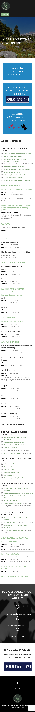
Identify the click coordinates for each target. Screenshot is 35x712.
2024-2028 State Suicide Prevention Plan (17, 154)
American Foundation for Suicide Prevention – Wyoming (15, 160)
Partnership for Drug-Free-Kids (14, 478)
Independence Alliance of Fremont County (15, 567)
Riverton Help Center (10, 541)
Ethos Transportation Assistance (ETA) (16, 189)
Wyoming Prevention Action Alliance (16, 175)
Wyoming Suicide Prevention (13, 178)
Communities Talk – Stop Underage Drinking (16, 489)
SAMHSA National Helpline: (13, 503)
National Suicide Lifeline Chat (14, 445)
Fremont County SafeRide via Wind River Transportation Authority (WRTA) (16, 207)
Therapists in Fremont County (14, 166)
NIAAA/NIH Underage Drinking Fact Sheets (18, 493)
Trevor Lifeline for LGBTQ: (12, 453)
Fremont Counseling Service (12, 295)
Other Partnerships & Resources (14, 576)
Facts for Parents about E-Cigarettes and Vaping (17, 518)
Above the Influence (11, 464)
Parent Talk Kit (9, 475)
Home (8, 55)
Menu (5, 15)
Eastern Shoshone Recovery (12, 321)
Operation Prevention (11, 472)
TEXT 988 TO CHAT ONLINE (17, 658)
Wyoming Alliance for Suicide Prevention (17, 169)
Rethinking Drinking (11, 500)
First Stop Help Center (10, 554)
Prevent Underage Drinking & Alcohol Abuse (16, 497)
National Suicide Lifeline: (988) (14, 442)
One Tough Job (9, 469)
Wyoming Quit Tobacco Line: (13, 531)
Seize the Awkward (10, 448)
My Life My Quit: (9, 522)
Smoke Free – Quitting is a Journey (15, 525)
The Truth (7, 528)
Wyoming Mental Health (12, 172)
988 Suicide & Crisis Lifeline (13, 156)
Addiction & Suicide (10, 467)
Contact (17, 689)
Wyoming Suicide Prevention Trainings (17, 180)
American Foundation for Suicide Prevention (15, 438)
